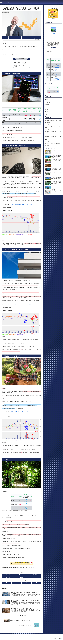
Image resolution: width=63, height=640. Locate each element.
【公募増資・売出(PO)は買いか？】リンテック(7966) (53, 132)
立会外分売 (47, 104)
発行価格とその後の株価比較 (19, 60)
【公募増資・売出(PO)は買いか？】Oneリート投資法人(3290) (21, 204)
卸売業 (18, 567)
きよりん (53, 33)
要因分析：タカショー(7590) (19, 65)
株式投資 (46, 99)
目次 (20, 58)
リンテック (57, 74)
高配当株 (46, 109)
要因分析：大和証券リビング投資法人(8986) (22, 63)
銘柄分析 (46, 107)
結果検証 (21, 567)
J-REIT (14, 567)
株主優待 (10, 567)
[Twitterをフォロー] (16, 583)
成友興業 (57, 91)
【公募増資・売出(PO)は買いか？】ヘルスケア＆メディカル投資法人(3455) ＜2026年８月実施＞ (53, 138)
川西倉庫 (56, 70)
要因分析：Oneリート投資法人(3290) (21, 62)
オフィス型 (25, 567)
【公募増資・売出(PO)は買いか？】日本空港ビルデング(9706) (53, 121)
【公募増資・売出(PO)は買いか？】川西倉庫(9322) (53, 126)
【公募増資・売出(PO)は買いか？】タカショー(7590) (20, 411)
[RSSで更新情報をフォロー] (36, 583)
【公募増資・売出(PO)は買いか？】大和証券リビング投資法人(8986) (23, 304)
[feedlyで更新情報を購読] (26, 583)
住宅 (33, 567)
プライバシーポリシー (58, 636)
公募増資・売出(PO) (5, 567)
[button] (61, 51)
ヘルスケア (29, 567)
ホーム (53, 636)
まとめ (16, 66)
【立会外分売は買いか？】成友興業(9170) (52, 143)
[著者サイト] (6, 583)
